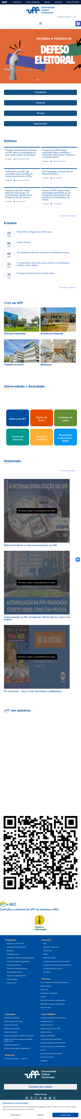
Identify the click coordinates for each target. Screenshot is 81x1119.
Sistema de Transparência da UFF (51, 1054)
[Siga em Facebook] (31, 1098)
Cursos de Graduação (14, 965)
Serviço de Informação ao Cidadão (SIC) (17, 1048)
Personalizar (16, 1115)
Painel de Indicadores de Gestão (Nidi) (52, 1043)
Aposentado (40, 123)
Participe (47, 2)
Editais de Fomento (49, 958)
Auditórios (43, 1061)
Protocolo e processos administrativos (53, 1046)
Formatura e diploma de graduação (18, 961)
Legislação (58, 2)
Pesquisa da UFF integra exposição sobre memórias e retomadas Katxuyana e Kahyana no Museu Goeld (58, 154)
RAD (44, 944)
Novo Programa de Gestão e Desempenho (54, 982)
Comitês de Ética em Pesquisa (53, 969)
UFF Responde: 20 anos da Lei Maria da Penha (57, 172)
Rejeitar (40, 1115)
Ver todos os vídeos (67, 471)
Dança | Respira (24, 242)
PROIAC (46, 954)
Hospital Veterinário (10, 1032)
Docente (40, 102)
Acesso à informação (33, 2)
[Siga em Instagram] (26, 1098)
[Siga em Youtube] (45, 1098)
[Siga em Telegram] (54, 1098)
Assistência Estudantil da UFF (16, 947)
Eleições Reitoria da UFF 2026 (50, 1029)
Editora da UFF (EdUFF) (12, 1029)
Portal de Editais (12, 979)
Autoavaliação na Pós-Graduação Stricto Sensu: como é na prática (37, 618)
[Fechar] (79, 1100)
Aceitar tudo (65, 1115)
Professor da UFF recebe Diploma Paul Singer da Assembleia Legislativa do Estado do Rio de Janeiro (18, 194)
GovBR (4, 2)
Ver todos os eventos (67, 287)
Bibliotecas (10, 951)
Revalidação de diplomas (12, 1045)
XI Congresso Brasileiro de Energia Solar (35, 273)
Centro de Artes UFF (11, 1025)
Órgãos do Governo (73, 2)
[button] (78, 23)
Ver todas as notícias (67, 216)
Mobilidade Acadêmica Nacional (17, 969)
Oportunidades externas (15, 972)
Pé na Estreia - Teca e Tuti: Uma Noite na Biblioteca (33, 691)
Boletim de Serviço (46, 1025)
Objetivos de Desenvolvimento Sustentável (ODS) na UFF (18, 1040)
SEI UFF (43, 1050)
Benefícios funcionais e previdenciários (52, 1000)
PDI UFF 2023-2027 (47, 1057)
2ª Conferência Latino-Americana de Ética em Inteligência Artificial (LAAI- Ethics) (43, 264)
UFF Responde (57, 178)
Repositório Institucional (51, 947)
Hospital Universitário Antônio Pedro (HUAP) (19, 1036)
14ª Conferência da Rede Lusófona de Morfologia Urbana (43, 252)
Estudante (40, 92)
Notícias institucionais (22, 159)
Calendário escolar (13, 954)
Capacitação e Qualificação (49, 993)
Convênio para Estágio (11, 1059)
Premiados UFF (20, 202)
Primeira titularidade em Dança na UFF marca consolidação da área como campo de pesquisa (21, 152)
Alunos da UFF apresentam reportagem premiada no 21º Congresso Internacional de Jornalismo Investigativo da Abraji (56, 195)
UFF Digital (47, 972)
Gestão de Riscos (46, 1032)
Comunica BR (17, 2)
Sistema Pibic (47, 951)
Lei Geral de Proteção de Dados (50, 1039)
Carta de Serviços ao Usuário (13, 1021)
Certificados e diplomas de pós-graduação (20, 958)
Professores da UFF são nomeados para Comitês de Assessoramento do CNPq (19, 174)
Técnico (40, 113)
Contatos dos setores (40, 1086)
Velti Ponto (44, 990)
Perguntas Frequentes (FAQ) (16, 976)
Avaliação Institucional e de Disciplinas (53, 1018)
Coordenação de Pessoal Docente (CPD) (56, 961)
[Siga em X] (36, 1098)
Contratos (24, 1059)
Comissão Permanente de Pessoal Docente (57, 965)
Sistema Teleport (46, 986)
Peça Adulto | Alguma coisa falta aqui (34, 232)
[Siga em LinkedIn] (40, 1098)
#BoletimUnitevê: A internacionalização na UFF (30, 545)
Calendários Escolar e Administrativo (52, 1004)
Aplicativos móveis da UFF (15, 944)
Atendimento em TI (46, 1021)
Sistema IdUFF (11, 983)
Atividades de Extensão (11, 1018)
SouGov (43, 997)
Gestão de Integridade (47, 1036)
